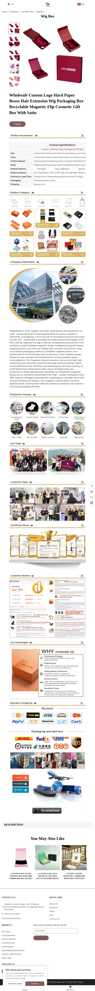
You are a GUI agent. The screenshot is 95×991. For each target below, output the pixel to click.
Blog (81, 982)
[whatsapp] (91, 491)
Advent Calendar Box (11, 954)
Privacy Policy (72, 982)
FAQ (51, 915)
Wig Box (40, 12)
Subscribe (41, 938)
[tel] (91, 486)
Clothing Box (8, 947)
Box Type (6, 931)
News (51, 911)
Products (14, 12)
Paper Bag (6, 958)
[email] (91, 497)
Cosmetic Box (27, 12)
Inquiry (17, 124)
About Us (53, 904)
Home (5, 12)
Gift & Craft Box (9, 939)
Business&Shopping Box (13, 950)
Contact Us (54, 919)
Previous (11, 859)
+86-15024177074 (12, 914)
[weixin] (91, 502)
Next (84, 859)
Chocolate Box (8, 935)
